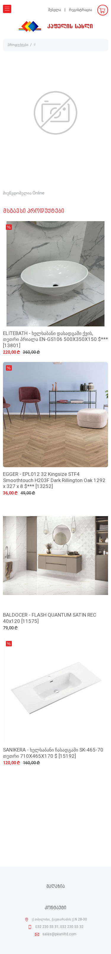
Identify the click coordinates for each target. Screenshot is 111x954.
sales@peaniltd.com (59, 934)
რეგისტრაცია (80, 10)
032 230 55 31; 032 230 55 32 (59, 927)
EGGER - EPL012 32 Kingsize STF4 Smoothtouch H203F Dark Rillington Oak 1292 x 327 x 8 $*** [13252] (54, 480)
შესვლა (54, 10)
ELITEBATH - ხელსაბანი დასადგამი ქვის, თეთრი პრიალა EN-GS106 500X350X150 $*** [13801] (55, 339)
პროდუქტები (18, 45)
